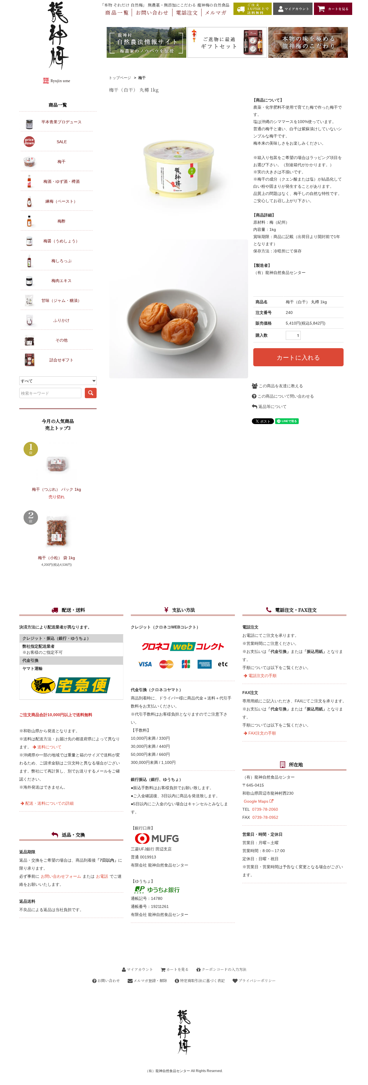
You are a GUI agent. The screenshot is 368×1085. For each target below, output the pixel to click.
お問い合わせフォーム (61, 876)
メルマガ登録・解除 (150, 980)
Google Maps (256, 801)
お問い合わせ (108, 980)
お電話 (102, 876)
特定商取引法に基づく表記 (202, 980)
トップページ (120, 78)
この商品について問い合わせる (285, 396)
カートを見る (177, 969)
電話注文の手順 (262, 675)
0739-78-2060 (265, 809)
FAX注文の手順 (261, 733)
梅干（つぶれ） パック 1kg (56, 489)
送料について (49, 747)
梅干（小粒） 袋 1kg (56, 557)
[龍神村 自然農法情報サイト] (146, 42)
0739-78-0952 (265, 817)
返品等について (272, 406)
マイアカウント (139, 969)
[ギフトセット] (227, 42)
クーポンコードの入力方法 (223, 969)
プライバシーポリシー (256, 980)
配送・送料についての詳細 (49, 803)
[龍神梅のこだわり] (308, 42)
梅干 (142, 78)
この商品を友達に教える (280, 386)
